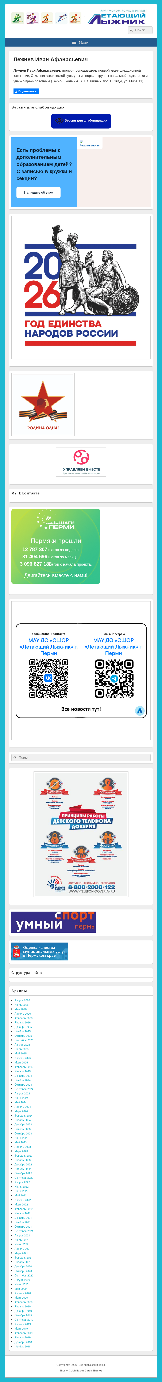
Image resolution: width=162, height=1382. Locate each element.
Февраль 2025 (23, 1067)
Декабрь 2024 (23, 1076)
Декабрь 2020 (23, 1266)
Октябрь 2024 (23, 1084)
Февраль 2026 (23, 1018)
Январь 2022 (23, 1213)
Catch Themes (93, 1370)
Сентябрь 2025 (24, 1040)
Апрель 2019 (23, 1324)
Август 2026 (22, 1000)
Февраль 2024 (23, 1115)
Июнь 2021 (21, 1244)
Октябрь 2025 (23, 1036)
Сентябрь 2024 (24, 1089)
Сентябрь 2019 (24, 1320)
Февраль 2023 (23, 1155)
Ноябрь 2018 (23, 1346)
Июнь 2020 (21, 1284)
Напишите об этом (38, 192)
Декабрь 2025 (23, 1027)
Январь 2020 (23, 1306)
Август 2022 (22, 1182)
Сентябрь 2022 (24, 1178)
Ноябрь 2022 (23, 1169)
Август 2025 (22, 1044)
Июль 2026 (21, 1005)
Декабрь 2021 (23, 1218)
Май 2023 (21, 1142)
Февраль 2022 (23, 1209)
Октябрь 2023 (23, 1133)
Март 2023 (21, 1151)
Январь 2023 (23, 1160)
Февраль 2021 (23, 1257)
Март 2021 (21, 1253)
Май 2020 (21, 1289)
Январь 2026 (23, 1022)
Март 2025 (21, 1062)
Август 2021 (22, 1235)
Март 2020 (21, 1297)
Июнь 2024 (21, 1098)
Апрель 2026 (23, 1013)
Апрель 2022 (23, 1200)
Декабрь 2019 (23, 1311)
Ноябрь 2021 (23, 1222)
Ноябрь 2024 (23, 1080)
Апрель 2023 (23, 1147)
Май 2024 (21, 1102)
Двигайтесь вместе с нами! (56, 575)
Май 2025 (21, 1053)
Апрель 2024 (23, 1107)
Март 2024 (21, 1111)
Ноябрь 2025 (23, 1031)
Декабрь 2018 (23, 1342)
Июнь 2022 (21, 1191)
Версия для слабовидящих (85, 120)
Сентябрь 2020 (24, 1275)
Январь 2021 (23, 1262)
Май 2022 (21, 1195)
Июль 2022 (21, 1186)
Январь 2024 (23, 1120)
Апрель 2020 (23, 1293)
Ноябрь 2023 (23, 1129)
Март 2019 (21, 1328)
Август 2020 (22, 1280)
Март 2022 (21, 1204)
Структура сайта (26, 972)
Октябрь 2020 (23, 1271)
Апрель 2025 (23, 1058)
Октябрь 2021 (23, 1226)
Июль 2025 (21, 1049)
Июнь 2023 (21, 1138)
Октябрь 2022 (23, 1173)
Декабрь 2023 (23, 1124)
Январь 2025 (23, 1071)
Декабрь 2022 (23, 1164)
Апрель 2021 (23, 1249)
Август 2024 (22, 1093)
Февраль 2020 (23, 1302)
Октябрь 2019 (23, 1315)
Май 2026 (21, 1009)
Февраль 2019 (23, 1333)
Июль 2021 (21, 1240)
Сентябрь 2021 (24, 1231)
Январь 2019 (23, 1337)
